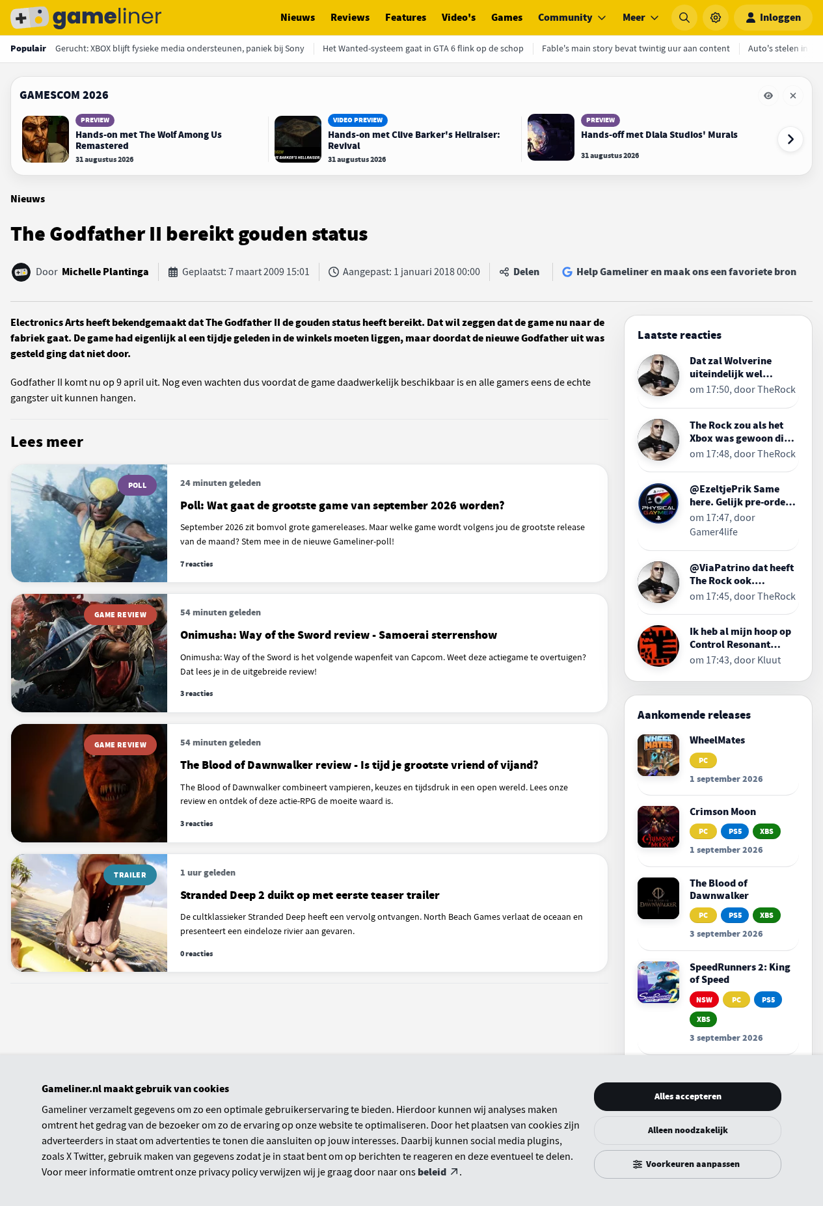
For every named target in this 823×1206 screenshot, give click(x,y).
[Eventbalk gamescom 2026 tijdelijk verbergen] (768, 95)
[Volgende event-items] (790, 139)
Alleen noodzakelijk (688, 1130)
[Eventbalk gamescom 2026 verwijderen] (793, 95)
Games (506, 17)
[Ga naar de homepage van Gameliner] (85, 17)
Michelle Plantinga (105, 272)
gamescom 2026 (64, 95)
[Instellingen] (716, 18)
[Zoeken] (684, 18)
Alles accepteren (688, 1096)
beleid (432, 1172)
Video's (459, 17)
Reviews (350, 17)
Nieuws (297, 17)
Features (405, 17)
